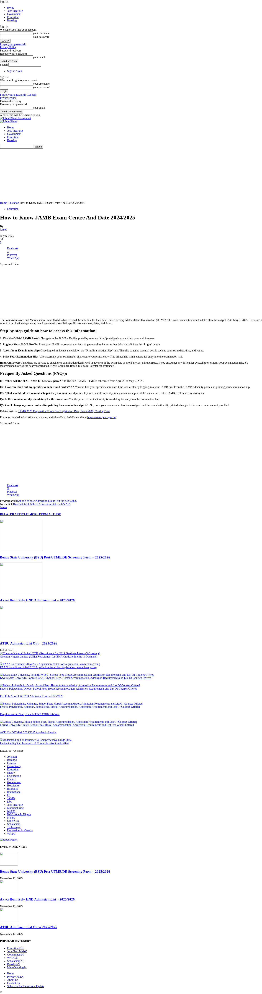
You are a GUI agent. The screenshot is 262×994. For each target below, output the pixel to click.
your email (39, 57)
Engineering (14, 775)
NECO (11, 811)
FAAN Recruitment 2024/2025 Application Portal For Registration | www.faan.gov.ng (48, 667)
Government (14, 13)
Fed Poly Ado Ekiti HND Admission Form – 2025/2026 (31, 696)
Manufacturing (15, 807)
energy (11, 772)
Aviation (12, 756)
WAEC (11, 833)
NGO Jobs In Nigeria (19, 814)
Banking (12, 20)
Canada (11, 763)
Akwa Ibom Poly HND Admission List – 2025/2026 (37, 600)
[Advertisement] (107, 175)
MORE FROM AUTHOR (45, 514)
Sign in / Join (14, 71)
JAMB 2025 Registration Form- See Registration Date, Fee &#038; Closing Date (64, 411)
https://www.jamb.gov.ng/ (101, 417)
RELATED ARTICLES (14, 514)
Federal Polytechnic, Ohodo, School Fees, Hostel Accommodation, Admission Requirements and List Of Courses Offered (68, 688)
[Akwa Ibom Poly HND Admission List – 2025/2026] (21, 593)
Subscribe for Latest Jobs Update (25, 986)
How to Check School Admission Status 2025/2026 (42, 504)
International (14, 791)
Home (10, 7)
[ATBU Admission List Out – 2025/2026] (21, 636)
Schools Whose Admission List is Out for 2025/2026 (47, 500)
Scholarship (13, 823)
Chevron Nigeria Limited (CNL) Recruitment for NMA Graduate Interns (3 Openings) (48, 656)
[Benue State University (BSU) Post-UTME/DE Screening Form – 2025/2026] (21, 550)
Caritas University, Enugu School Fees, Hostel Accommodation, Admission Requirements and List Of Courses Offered (67, 724)
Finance (11, 779)
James (3, 229)
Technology (13, 827)
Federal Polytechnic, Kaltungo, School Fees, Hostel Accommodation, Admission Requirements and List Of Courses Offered (70, 706)
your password (41, 36)
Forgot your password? (13, 44)
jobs (9, 801)
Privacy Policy (8, 47)
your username (41, 33)
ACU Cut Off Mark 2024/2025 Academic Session (28, 732)
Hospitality (13, 785)
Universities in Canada (20, 830)
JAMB (11, 798)
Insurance (12, 788)
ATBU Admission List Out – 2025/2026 (28, 643)
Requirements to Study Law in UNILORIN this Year (30, 714)
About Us (12, 979)
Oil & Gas (13, 820)
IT (8, 795)
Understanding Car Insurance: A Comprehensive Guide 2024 (34, 743)
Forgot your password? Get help (18, 94)
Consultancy (14, 766)
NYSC (11, 817)
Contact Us (13, 983)
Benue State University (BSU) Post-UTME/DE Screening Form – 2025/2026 (55, 557)
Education (13, 17)
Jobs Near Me (15, 10)
